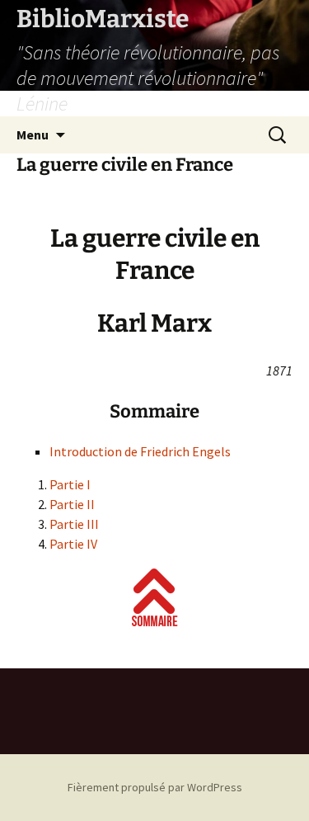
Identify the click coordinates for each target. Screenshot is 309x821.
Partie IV (73, 544)
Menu (32, 134)
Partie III (74, 524)
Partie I (70, 484)
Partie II (72, 504)
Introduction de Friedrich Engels (140, 451)
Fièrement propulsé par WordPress (155, 787)
